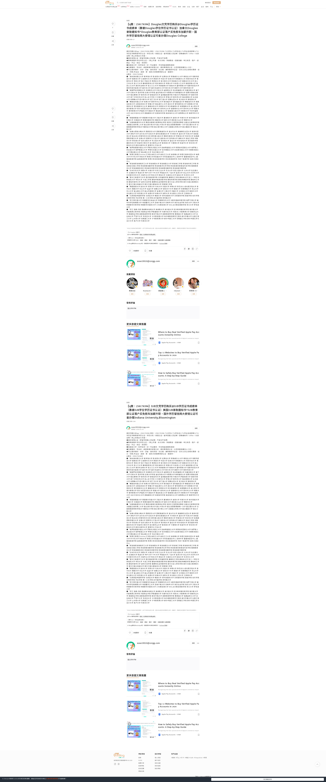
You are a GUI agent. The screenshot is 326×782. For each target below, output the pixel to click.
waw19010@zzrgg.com (140, 45)
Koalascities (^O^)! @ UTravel (147, 291)
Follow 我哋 (163, 243)
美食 (179, 7)
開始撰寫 (216, 3)
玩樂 (193, 7)
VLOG (174, 7)
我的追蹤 (158, 766)
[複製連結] (113, 145)
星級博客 (158, 7)
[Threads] (113, 140)
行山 (211, 7)
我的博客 (158, 768)
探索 (145, 7)
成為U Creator (135, 7)
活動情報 (167, 240)
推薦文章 (151, 7)
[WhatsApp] (113, 135)
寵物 (207, 7)
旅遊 (184, 7)
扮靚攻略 (160, 240)
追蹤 (196, 46)
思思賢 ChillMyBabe (193, 291)
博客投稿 (141, 771)
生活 (202, 7)
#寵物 (173, 758)
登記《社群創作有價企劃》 (148, 234)
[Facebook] (113, 130)
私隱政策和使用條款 (52, 778)
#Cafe (191, 758)
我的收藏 (158, 763)
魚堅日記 (132, 291)
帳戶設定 (158, 760)
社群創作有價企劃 (111, 7)
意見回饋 (141, 768)
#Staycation (198, 758)
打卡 (137, 240)
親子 (197, 7)
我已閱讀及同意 (267, 779)
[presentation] (126, 284)
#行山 (178, 758)
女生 (188, 7)
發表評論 (132, 308)
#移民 (205, 758)
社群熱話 (124, 7)
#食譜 (187, 758)
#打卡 (182, 758)
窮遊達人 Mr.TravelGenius (163, 291)
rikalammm (178, 291)
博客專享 (166, 7)
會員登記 (208, 3)
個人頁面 (158, 758)
